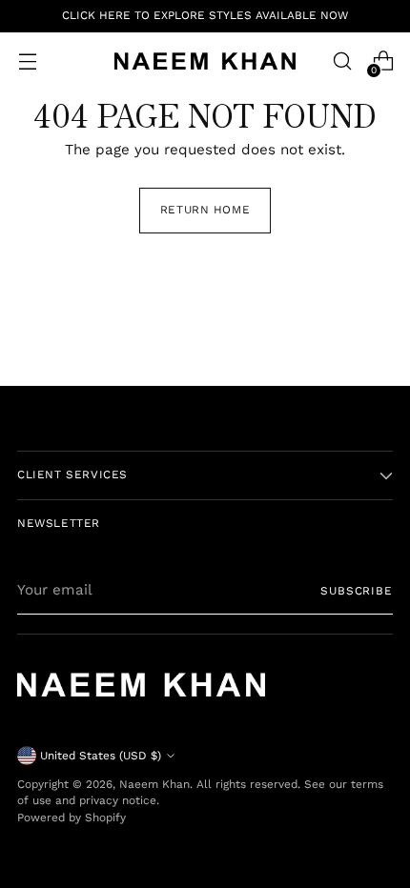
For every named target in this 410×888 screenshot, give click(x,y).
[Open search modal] (341, 61)
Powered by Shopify (71, 817)
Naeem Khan (154, 784)
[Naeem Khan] (205, 61)
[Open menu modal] (27, 61)
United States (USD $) (100, 755)
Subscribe (356, 590)
